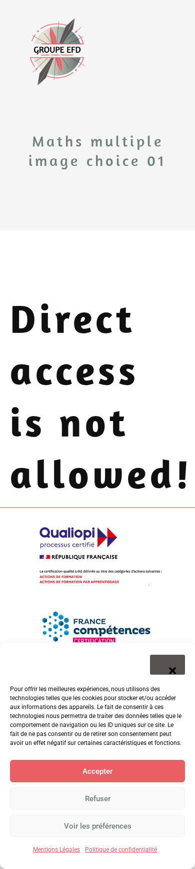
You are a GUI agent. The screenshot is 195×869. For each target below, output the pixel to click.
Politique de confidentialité (121, 849)
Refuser (97, 798)
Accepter (97, 771)
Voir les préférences (98, 826)
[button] (167, 665)
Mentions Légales (56, 849)
